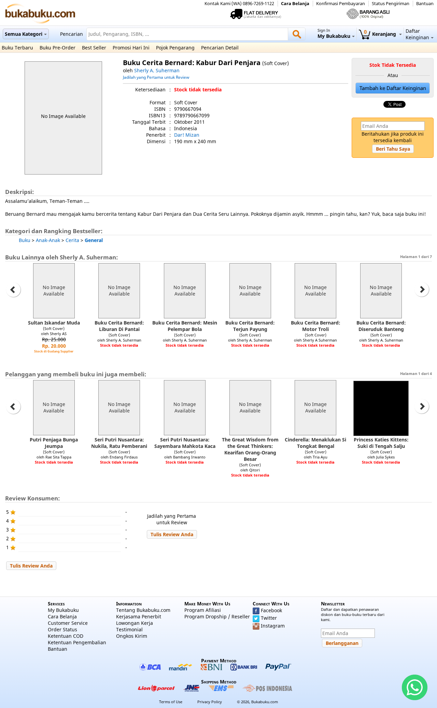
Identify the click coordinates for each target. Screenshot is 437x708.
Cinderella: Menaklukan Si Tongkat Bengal (315, 442)
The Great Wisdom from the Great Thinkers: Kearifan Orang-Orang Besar (250, 449)
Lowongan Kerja (134, 623)
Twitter (269, 618)
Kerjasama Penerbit (138, 616)
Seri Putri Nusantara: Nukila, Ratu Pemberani (119, 442)
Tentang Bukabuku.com (143, 610)
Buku (24, 240)
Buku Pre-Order (57, 47)
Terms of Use (170, 701)
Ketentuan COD (65, 636)
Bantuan (425, 3)
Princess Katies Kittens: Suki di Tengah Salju (381, 442)
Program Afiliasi (202, 610)
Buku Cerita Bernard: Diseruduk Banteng (381, 325)
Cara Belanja (295, 3)
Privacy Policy (209, 701)
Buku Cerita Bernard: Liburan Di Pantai (119, 325)
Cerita (72, 240)
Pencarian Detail (220, 47)
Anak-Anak (48, 240)
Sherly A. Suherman (157, 70)
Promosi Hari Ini (131, 47)
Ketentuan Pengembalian (77, 642)
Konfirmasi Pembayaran (340, 3)
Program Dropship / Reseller (217, 616)
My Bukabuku (63, 610)
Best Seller (94, 47)
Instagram (273, 625)
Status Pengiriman (390, 3)
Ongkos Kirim (131, 636)
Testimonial (129, 629)
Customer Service (68, 623)
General (94, 240)
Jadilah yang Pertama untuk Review (156, 77)
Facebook (271, 610)
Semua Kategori (23, 34)
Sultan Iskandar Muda (54, 322)
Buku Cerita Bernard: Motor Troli (315, 325)
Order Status (62, 629)
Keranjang (380, 34)
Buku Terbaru (17, 47)
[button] (393, 149)
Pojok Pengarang (175, 47)
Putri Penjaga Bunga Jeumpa (54, 442)
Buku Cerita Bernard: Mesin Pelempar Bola (184, 325)
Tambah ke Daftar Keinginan (393, 88)
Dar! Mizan (186, 135)
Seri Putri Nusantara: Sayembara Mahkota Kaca (184, 442)
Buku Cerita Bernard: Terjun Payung (250, 325)
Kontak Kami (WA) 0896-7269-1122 (239, 3)
